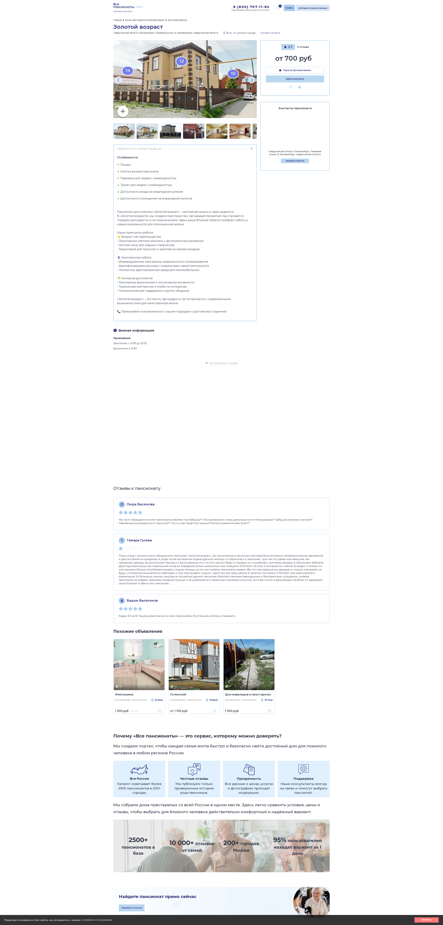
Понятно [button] (426, 920)
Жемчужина (124, 694)
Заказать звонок (295, 160)
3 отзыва (303, 46)
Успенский (178, 694)
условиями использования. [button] (97, 919)
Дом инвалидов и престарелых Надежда (249, 694)
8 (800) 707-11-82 (251, 7)
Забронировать (295, 79)
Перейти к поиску (131, 907)
